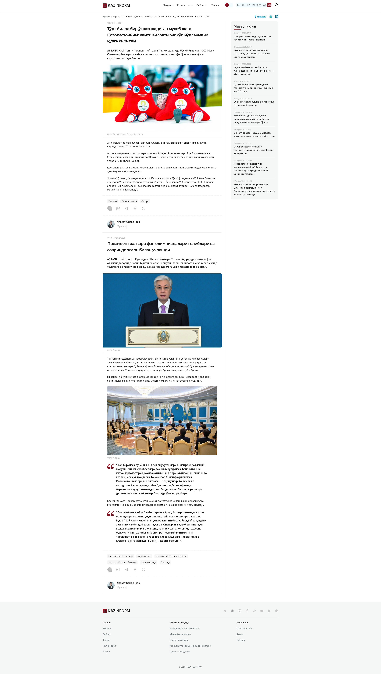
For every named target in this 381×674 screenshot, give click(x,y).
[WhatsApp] (118, 208)
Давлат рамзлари (179, 640)
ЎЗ (269, 5)
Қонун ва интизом (154, 16)
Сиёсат (107, 634)
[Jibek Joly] (261, 16)
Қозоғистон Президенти (171, 556)
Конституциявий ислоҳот (179, 16)
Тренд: (106, 16)
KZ (238, 5)
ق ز (264, 5)
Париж (112, 201)
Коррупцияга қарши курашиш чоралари (190, 645)
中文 (258, 5)
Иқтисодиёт (109, 645)
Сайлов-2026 (202, 16)
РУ (248, 5)
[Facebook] (135, 208)
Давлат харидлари (180, 651)
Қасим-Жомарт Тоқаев (122, 562)
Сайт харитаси (245, 628)
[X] (143, 208)
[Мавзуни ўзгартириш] (229, 5)
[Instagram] (109, 208)
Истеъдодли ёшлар (120, 556)
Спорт (145, 201)
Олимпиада (129, 201)
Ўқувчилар (144, 556)
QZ (243, 5)
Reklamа (241, 640)
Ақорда (115, 16)
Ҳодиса (138, 16)
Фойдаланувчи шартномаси (184, 628)
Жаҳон (106, 651)
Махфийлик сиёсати (180, 634)
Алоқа (240, 634)
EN (253, 5)
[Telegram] (126, 208)
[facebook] (247, 610)
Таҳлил (215, 5)
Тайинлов (127, 16)
